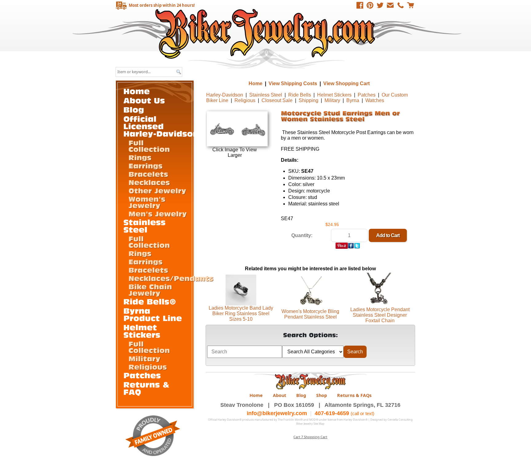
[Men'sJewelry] (157, 213)
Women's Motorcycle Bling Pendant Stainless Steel (310, 314)
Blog (301, 395)
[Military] (144, 358)
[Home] (137, 91)
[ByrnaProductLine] (153, 314)
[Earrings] (145, 165)
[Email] (390, 5)
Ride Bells (299, 94)
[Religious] (147, 366)
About (279, 395)
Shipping (308, 100)
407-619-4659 (332, 413)
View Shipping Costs (293, 83)
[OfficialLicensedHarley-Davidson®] (165, 125)
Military (332, 100)
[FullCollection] (149, 145)
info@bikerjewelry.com (277, 413)
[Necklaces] (149, 182)
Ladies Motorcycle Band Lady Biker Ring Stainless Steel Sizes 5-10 (241, 313)
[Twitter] (380, 5)
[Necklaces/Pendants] (170, 278)
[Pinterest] (370, 5)
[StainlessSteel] (146, 225)
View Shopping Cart (346, 83)
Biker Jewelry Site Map (310, 424)
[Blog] (134, 109)
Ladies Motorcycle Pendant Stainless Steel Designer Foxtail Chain (380, 315)
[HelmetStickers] (142, 330)
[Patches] (142, 375)
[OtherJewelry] (157, 190)
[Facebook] (359, 5)
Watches (374, 100)
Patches (367, 94)
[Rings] (139, 157)
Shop (321, 395)
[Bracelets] (148, 173)
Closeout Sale (277, 100)
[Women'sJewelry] (148, 201)
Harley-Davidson (224, 94)
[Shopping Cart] (410, 5)
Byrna (352, 100)
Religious (244, 100)
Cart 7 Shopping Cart (310, 436)
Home (266, 33)
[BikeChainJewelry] (151, 289)
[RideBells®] (150, 301)
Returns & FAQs (354, 395)
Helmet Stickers (334, 94)
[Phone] (400, 5)
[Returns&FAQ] (148, 388)
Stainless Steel (265, 94)
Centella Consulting (400, 420)
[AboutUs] (144, 100)
